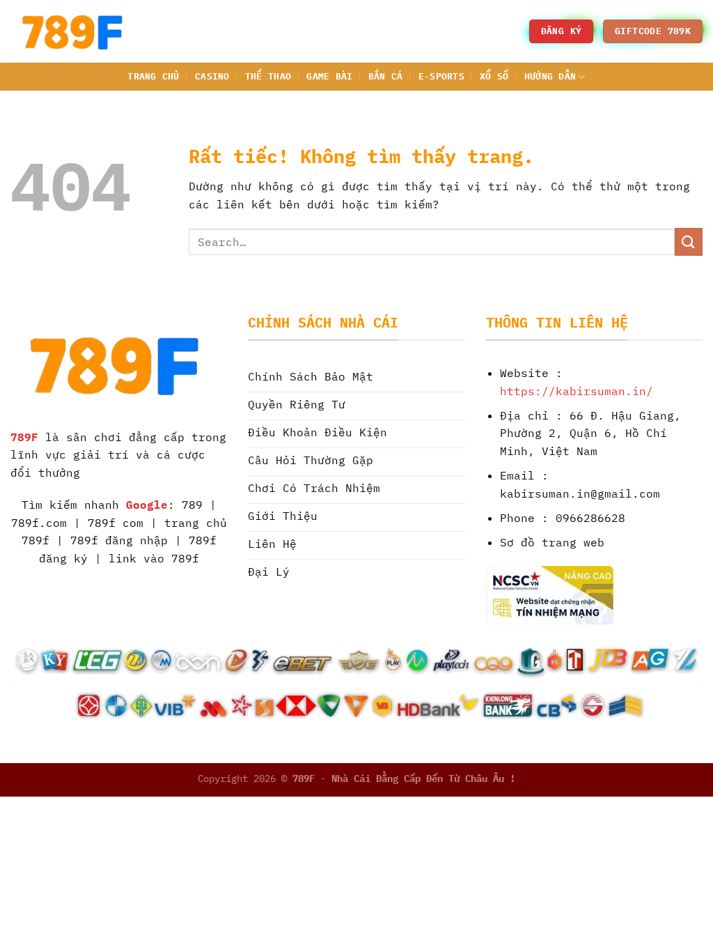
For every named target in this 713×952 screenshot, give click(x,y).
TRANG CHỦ (153, 76)
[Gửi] (689, 241)
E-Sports (441, 76)
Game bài (329, 76)
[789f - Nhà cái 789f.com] (80, 31)
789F (24, 437)
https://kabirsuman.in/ (576, 391)
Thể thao (268, 76)
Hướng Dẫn (550, 76)
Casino (212, 76)
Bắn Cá (385, 76)
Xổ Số (494, 76)
